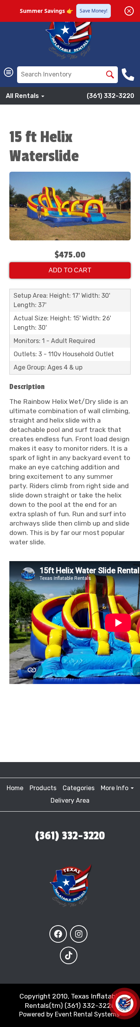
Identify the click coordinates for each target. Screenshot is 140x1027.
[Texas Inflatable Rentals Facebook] (58, 934)
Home (15, 788)
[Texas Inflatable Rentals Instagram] (79, 934)
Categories (78, 788)
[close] (129, 11)
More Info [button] (115, 788)
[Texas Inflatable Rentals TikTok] (68, 955)
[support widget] (124, 1003)
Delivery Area (70, 800)
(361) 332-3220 (110, 96)
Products (43, 788)
